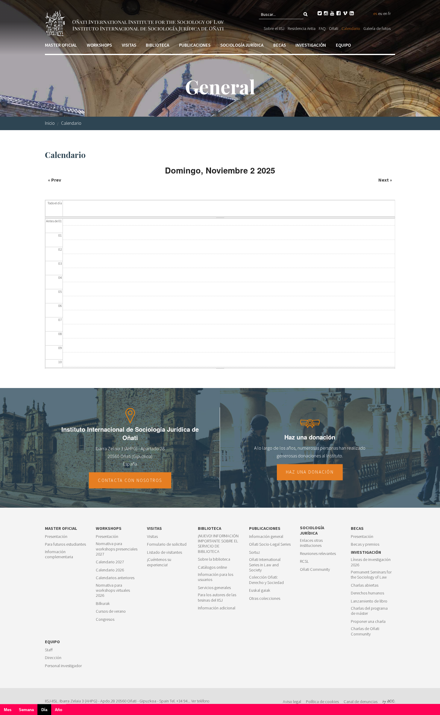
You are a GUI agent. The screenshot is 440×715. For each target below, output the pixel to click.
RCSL (304, 561)
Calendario (351, 28)
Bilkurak (103, 603)
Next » (385, 180)
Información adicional (216, 608)
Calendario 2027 (110, 562)
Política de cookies (322, 701)
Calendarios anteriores (115, 577)
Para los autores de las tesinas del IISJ (217, 597)
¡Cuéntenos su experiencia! (159, 562)
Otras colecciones (264, 598)
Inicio (50, 123)
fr (389, 13)
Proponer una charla (368, 621)
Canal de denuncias (360, 701)
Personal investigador (63, 665)
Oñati (333, 28)
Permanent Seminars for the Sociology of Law (371, 575)
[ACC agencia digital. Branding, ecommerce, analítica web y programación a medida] (388, 701)
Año (58, 710)
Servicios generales (214, 587)
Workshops (99, 45)
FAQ (322, 28)
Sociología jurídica (241, 45)
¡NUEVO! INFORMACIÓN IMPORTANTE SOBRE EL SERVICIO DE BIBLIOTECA (218, 543)
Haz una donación (310, 472)
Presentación (56, 536)
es (375, 13)
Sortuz (254, 552)
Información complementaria (59, 554)
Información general (266, 536)
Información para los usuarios (215, 577)
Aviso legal (292, 701)
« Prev (54, 180)
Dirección (53, 657)
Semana (26, 710)
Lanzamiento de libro (369, 601)
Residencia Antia (301, 28)
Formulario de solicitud (166, 544)
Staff (49, 649)
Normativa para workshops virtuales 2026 (113, 590)
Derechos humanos (367, 593)
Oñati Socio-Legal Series (270, 544)
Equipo (343, 45)
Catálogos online (212, 567)
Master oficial (61, 45)
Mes (7, 710)
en (385, 13)
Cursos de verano (111, 611)
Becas (279, 45)
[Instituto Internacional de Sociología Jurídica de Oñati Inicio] (135, 22)
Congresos (105, 619)
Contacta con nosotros (130, 480)
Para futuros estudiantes (65, 544)
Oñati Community (315, 569)
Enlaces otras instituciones (311, 543)
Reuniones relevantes (318, 553)
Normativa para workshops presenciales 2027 (116, 549)
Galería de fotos (377, 28)
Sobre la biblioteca (214, 559)
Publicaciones (194, 45)
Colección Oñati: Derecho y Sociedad (266, 580)
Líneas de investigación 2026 (371, 562)
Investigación (310, 45)
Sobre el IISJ (274, 28)
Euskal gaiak (259, 590)
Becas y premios (365, 544)
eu (380, 13)
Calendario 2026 (110, 570)
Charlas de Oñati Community (365, 631)
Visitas (129, 45)
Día (46, 711)
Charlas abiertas (364, 585)
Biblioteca (157, 45)
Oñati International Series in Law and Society (264, 565)
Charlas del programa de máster (369, 611)
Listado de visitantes (164, 552)
